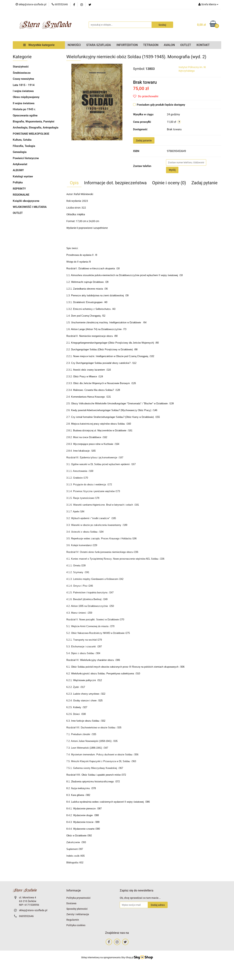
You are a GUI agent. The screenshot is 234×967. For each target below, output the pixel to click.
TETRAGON (150, 45)
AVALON (169, 45)
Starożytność (21, 66)
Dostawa (71, 903)
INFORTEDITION (127, 45)
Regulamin (72, 919)
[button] (73, 890)
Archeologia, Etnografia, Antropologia (35, 127)
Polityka (18, 182)
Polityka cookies (75, 925)
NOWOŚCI (74, 45)
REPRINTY (19, 188)
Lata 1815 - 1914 (24, 85)
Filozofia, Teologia (24, 146)
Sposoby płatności (77, 908)
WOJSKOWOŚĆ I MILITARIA (30, 207)
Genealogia (20, 152)
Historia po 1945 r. (24, 109)
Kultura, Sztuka (22, 139)
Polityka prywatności (78, 897)
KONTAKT (203, 45)
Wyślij (172, 169)
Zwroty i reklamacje (77, 914)
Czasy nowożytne (23, 78)
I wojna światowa (23, 91)
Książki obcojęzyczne (26, 201)
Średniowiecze (22, 72)
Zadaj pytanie (144, 140)
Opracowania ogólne (25, 115)
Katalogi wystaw (23, 176)
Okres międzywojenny (26, 97)
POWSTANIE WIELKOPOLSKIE (31, 133)
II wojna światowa (23, 103)
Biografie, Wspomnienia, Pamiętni (33, 121)
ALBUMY (18, 170)
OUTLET (185, 45)
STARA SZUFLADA (98, 45)
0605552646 (26, 916)
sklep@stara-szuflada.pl (33, 910)
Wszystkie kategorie (41, 45)
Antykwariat (20, 164)
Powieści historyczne (26, 158)
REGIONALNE (21, 194)
